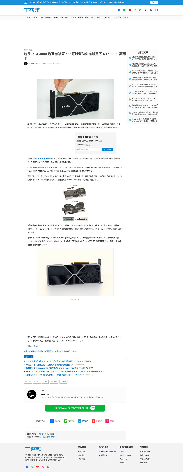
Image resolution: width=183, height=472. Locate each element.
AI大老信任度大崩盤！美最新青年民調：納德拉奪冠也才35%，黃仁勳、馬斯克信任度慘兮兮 (144, 100)
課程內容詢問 (145, 455)
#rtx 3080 (54, 381)
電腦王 (122, 462)
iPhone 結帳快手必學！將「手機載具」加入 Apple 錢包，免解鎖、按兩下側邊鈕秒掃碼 (145, 121)
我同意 (154, 2)
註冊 (156, 10)
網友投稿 (143, 462)
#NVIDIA (37, 381)
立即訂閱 (107, 149)
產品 (33, 17)
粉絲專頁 (58, 421)
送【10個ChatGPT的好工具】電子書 (71, 408)
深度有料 (106, 17)
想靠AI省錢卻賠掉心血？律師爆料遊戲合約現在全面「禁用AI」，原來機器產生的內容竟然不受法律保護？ (145, 93)
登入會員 (45, 434)
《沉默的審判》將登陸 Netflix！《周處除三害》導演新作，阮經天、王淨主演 (58, 361)
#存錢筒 (63, 381)
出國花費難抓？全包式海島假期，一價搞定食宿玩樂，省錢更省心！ (54, 375)
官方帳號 (71, 421)
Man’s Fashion (125, 455)
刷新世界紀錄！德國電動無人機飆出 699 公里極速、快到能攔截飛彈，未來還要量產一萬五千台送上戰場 (144, 59)
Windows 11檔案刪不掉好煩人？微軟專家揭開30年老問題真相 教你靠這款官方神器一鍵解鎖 (145, 114)
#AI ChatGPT (96, 17)
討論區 (80, 17)
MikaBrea (31, 63)
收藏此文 (58, 63)
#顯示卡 (27, 381)
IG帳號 (112, 421)
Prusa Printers (72, 180)
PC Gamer (36, 346)
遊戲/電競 (48, 17)
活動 (72, 17)
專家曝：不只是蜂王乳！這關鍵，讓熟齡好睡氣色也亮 (49, 365)
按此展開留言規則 (49, 437)
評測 (56, 17)
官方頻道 (85, 421)
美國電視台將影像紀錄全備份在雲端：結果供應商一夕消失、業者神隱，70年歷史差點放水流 (65, 371)
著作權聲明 (103, 455)
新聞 (26, 17)
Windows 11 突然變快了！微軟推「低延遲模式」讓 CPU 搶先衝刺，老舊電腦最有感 (145, 73)
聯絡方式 (81, 459)
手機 (41, 17)
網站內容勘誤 (145, 452)
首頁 (25, 50)
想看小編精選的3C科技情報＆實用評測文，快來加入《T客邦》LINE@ (50, 351)
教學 (61, 17)
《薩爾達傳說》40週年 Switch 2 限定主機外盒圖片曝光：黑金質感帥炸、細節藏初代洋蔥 (145, 80)
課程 (87, 17)
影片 (67, 17)
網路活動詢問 (145, 459)
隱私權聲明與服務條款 (107, 452)
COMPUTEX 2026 (121, 17)
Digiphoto (123, 459)
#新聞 (45, 381)
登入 (151, 10)
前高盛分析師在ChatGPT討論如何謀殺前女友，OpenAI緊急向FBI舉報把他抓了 (59, 368)
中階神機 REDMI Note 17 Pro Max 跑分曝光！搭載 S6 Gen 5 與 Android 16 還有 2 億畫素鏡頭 (145, 107)
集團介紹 (81, 452)
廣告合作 (81, 455)
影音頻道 (99, 421)
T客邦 (122, 452)
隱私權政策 (118, 2)
